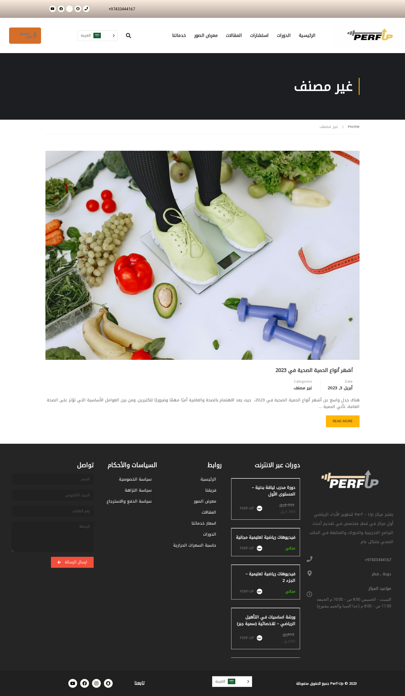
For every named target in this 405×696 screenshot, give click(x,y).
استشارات (259, 35)
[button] (128, 35)
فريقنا (210, 490)
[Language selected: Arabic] (388, 691)
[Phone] (86, 9)
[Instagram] (96, 683)
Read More (339, 419)
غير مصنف (303, 388)
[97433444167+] (309, 559)
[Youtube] (52, 9)
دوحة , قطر (381, 574)
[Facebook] (61, 9)
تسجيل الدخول (27, 35)
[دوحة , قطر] (309, 573)
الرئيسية (307, 35)
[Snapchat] (78, 9)
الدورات (284, 35)
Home (354, 126)
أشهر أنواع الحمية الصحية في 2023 (314, 370)
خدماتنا (179, 35)
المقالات (234, 35)
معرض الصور (206, 35)
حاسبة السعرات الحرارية (194, 545)
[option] (391, 691)
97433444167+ (378, 560)
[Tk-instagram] (69, 9)
